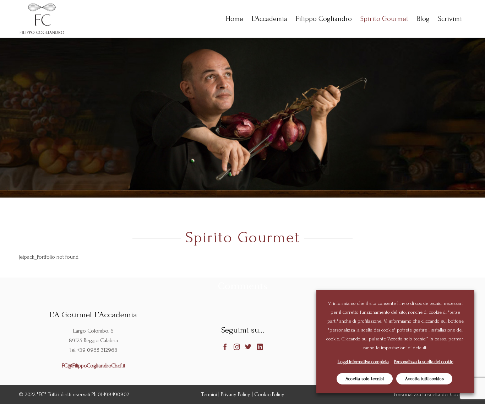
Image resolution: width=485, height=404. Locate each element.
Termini (209, 394)
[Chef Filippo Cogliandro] (42, 19)
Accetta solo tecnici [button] (364, 378)
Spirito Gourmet (384, 19)
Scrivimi (450, 19)
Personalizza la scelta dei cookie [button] (423, 361)
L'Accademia (269, 19)
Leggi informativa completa (363, 361)
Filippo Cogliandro (324, 19)
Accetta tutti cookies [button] (424, 378)
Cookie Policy (269, 394)
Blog (423, 19)
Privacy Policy (235, 394)
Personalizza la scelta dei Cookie (430, 394)
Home (234, 19)
